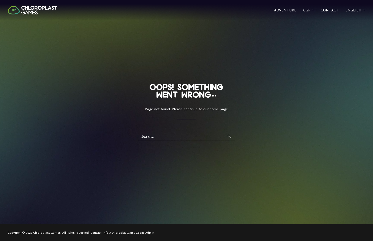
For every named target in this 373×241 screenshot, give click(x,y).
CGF (306, 10)
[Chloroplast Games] (32, 10)
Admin (149, 233)
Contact (330, 10)
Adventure (285, 10)
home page (219, 109)
